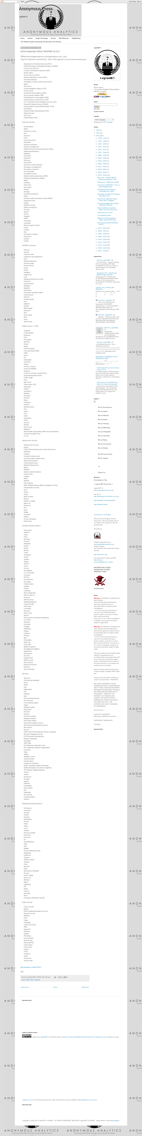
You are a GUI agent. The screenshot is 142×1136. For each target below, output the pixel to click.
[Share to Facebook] (65, 977)
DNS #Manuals (64, 38)
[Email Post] (54, 977)
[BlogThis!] (61, 977)
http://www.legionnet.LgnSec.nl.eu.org (106, 496)
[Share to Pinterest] (66, 977)
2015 (98, 133)
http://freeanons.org (100, 554)
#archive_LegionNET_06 (106, 300)
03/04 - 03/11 (102, 231)
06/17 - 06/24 (102, 166)
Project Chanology (42, 38)
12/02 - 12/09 (102, 141)
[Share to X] (63, 977)
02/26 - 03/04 (102, 234)
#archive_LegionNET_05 (106, 315)
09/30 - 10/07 (102, 155)
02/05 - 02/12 (102, 236)
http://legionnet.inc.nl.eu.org (87, 1100)
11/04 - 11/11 (102, 149)
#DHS (28, 980)
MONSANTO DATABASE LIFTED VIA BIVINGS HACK (106, 357)
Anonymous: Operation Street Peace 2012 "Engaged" (107, 199)
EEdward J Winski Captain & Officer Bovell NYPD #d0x (107, 219)
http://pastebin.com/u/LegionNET (104, 500)
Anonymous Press (36, 8)
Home (23, 38)
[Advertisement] (107, 744)
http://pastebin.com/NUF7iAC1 (30, 967)
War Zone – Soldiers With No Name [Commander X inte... (107, 178)
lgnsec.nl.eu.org (29, 1100)
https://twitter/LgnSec (101, 504)
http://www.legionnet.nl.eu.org (103, 490)
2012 (98, 136)
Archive (30, 38)
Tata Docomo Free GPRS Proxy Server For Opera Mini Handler (107, 383)
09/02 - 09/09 (102, 164)
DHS (31, 980)
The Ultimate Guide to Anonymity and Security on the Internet (41, 42)
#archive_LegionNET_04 (105, 260)
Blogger (116, 1120)
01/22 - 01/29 (102, 242)
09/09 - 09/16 (102, 161)
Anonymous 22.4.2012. (105, 212)
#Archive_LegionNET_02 (105, 342)
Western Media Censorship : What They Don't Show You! (107, 209)
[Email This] (59, 977)
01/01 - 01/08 (102, 251)
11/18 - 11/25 (102, 147)
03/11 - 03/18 (102, 228)
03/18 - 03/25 (102, 175)
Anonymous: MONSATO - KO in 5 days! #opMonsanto (109, 186)
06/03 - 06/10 (102, 169)
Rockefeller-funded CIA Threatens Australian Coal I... (109, 195)
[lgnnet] (95, 402)
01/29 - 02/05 (102, 239)
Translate (109, 122)
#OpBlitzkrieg (76, 38)
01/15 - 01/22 (102, 245)
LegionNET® (44, 1037)
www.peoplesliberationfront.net (104, 544)
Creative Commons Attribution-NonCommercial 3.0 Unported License (84, 1037)
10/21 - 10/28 (102, 152)
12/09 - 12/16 (102, 138)
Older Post (85, 987)
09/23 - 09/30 (102, 158)
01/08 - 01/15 (102, 248)
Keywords (37, 980)
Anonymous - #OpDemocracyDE (108, 182)
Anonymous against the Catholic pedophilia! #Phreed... (108, 204)
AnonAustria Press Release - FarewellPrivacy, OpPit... (107, 190)
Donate (53, 38)
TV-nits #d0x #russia (104, 215)
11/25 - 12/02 (102, 144)
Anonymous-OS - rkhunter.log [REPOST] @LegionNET (106, 274)
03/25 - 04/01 (102, 172)
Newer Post (25, 987)
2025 (98, 130)
